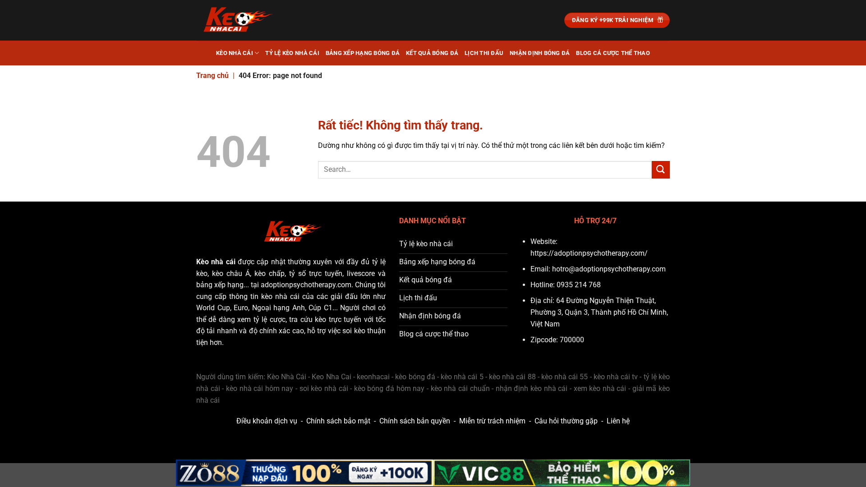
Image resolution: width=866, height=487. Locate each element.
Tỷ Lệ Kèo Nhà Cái (292, 53)
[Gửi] (661, 170)
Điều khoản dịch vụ (266, 421)
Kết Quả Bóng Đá (432, 53)
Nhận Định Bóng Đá (540, 53)
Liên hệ (618, 421)
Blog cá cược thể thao (613, 53)
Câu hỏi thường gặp (566, 421)
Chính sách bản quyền (414, 421)
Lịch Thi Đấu (484, 53)
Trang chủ (212, 75)
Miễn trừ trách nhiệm (492, 421)
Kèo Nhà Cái (234, 53)
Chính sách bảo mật (338, 421)
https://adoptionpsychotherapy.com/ (589, 253)
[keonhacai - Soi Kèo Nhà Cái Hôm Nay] (241, 20)
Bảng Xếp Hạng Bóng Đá (363, 53)
